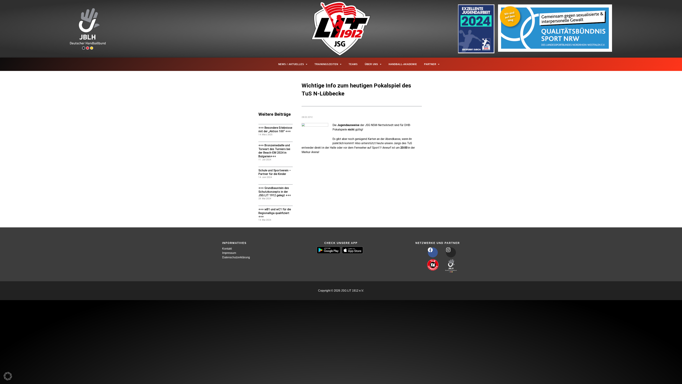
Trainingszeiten (326, 64)
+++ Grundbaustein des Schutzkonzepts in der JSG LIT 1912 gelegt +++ (274, 191)
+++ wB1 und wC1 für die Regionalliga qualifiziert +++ (274, 213)
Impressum (229, 252)
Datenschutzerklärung (236, 257)
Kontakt (227, 248)
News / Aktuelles (291, 64)
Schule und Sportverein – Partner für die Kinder (274, 172)
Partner (430, 64)
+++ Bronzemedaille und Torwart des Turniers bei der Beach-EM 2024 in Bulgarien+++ (274, 151)
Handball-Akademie (403, 64)
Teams (353, 64)
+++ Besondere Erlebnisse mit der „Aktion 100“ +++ (275, 129)
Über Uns (371, 64)
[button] (8, 376)
